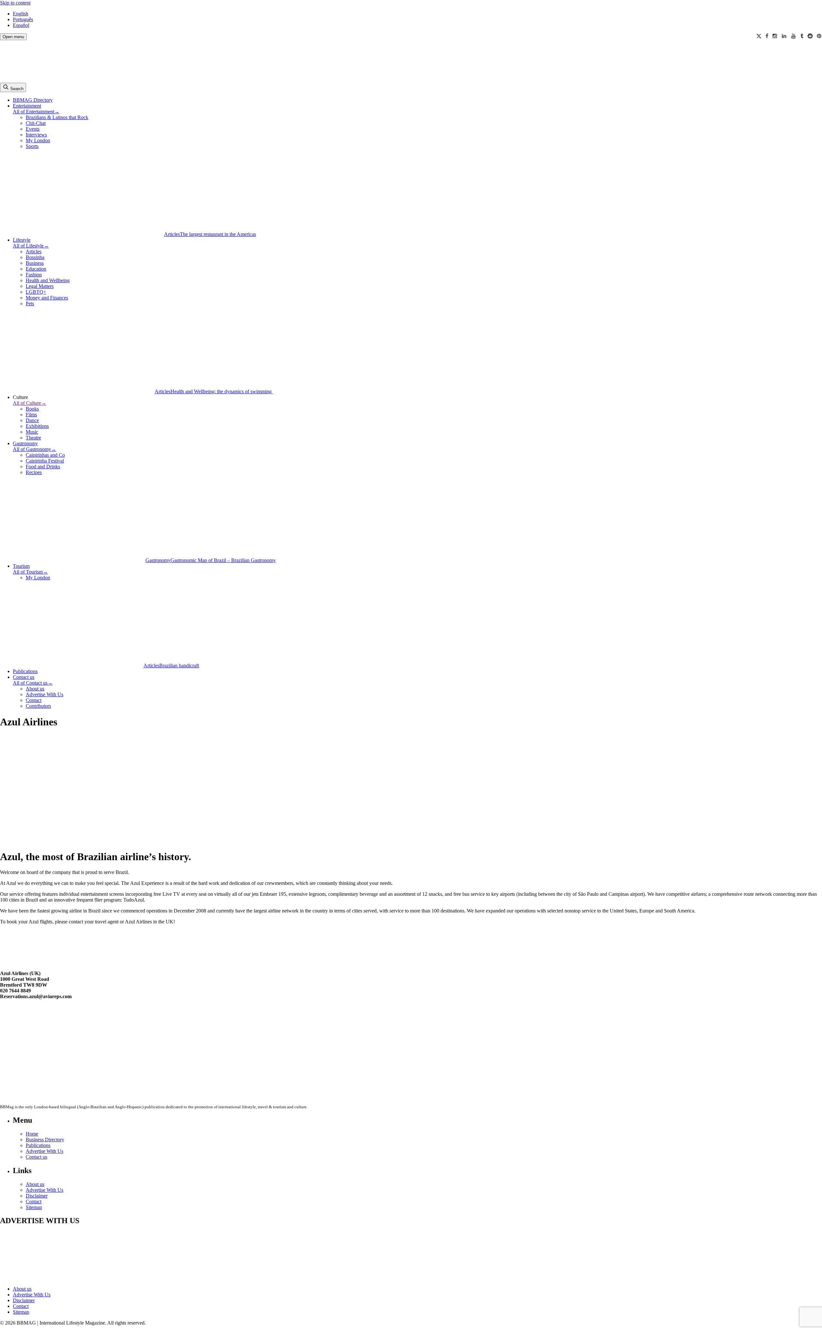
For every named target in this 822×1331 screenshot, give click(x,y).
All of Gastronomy (34, 449)
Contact (33, 700)
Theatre (33, 437)
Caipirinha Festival (45, 460)
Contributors (38, 706)
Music (32, 432)
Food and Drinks (43, 466)
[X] (758, 36)
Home (32, 1134)
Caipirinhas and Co (45, 455)
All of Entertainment (36, 111)
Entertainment (27, 105)
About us (35, 688)
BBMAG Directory (33, 100)
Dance (32, 420)
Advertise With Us (44, 694)
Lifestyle (22, 240)
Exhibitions (37, 426)
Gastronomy (25, 443)
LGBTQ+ (36, 292)
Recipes (34, 472)
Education (36, 269)
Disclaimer (37, 1195)
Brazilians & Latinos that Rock (57, 117)
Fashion (34, 274)
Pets (30, 303)
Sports (32, 146)
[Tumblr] (801, 36)
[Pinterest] (819, 36)
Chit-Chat (36, 123)
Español (21, 25)
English (20, 13)
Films (31, 414)
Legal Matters (40, 286)
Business (35, 263)
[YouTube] (793, 36)
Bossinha (35, 257)
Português (23, 19)
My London (38, 140)
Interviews (36, 134)
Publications (25, 671)
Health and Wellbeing (48, 280)
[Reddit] (810, 36)
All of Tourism (30, 572)
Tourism (21, 566)
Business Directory (45, 1139)
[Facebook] (766, 36)
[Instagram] (775, 36)
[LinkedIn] (784, 36)
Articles (33, 251)
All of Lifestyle (31, 245)
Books (32, 408)
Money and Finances (47, 297)
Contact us (23, 677)
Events (32, 129)
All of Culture (29, 403)
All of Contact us (33, 683)
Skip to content (15, 2)
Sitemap (34, 1207)
